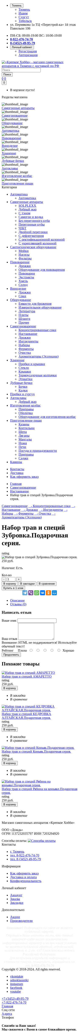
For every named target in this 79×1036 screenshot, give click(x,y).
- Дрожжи (29, 510)
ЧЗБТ (22, 228)
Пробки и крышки (32, 364)
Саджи (23, 458)
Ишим (23, 13)
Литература (27, 311)
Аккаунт (16, 895)
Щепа (23, 432)
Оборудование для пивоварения (42, 269)
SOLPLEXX (27, 205)
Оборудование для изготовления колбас (47, 417)
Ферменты (26, 349)
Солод (23, 285)
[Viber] (30, 592)
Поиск (7, 74)
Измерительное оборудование (40, 307)
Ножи (23, 443)
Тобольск (25, 21)
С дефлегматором (31, 236)
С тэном (24, 213)
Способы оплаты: (14, 840)
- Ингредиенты (51, 510)
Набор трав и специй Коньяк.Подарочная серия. (36, 751)
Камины (16, 462)
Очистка (25, 352)
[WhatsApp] (36, 592)
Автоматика (19, 194)
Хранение (17, 360)
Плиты (23, 315)
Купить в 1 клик (13, 588)
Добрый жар (27, 209)
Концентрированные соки (37, 330)
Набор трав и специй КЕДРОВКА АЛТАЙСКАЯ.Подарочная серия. (26, 716)
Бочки (23, 386)
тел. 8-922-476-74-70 (24, 855)
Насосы (24, 254)
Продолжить (11, 654)
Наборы (24, 345)
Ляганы (24, 435)
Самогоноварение (23, 326)
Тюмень (24, 9)
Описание (17, 600)
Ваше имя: (9, 620)
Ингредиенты (28, 341)
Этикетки (25, 379)
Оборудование (20, 300)
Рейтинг (8, 650)
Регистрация (28, 51)
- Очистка (42, 513)
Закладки (16, 902)
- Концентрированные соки (49, 506)
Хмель (23, 281)
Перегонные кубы (32, 224)
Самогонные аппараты (26, 202)
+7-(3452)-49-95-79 (15, 998)
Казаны (24, 424)
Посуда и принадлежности (38, 450)
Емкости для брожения (35, 303)
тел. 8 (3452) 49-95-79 (25, 859)
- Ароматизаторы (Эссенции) (28, 515)
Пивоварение (19, 262)
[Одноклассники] (48, 592)
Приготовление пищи (26, 420)
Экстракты (26, 277)
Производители (21, 920)
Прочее (24, 322)
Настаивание (28, 334)
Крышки (25, 371)
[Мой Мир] (54, 592)
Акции (15, 917)
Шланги (24, 318)
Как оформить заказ (24, 873)
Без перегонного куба (34, 220)
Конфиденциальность (25, 881)
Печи (22, 447)
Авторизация (28, 55)
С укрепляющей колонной (37, 243)
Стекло (24, 367)
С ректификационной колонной (42, 239)
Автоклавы (18, 398)
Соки (22, 296)
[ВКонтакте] (42, 592)
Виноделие (18, 288)
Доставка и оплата (23, 877)
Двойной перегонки (33, 232)
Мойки (24, 251)
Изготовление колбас (25, 405)
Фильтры (25, 258)
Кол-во (7, 575)
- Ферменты (23, 513)
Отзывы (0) (18, 604)
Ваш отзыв (9, 639)
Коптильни (27, 428)
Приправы (26, 409)
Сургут (24, 17)
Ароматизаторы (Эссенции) (39, 356)
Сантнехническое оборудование (33, 247)
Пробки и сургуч (22, 394)
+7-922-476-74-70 (14, 1002)
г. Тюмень (17, 851)
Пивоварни (27, 273)
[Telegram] (24, 592)
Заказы (15, 899)
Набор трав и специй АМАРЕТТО (27, 676)
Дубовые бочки (21, 383)
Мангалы (25, 439)
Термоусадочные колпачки (38, 375)
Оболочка (26, 413)
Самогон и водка (31, 217)
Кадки (23, 390)
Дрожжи (25, 266)
